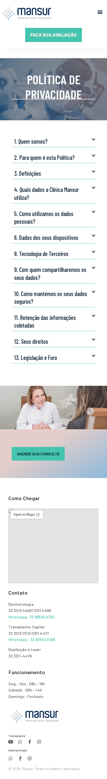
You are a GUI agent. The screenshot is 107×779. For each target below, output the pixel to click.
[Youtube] (10, 741)
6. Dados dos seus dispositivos (46, 237)
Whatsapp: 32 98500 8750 (31, 616)
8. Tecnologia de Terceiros (41, 253)
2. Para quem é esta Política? (44, 157)
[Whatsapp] (20, 741)
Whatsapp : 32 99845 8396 (31, 639)
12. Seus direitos (31, 341)
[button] (100, 12)
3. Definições (27, 173)
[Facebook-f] (29, 741)
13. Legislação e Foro (35, 357)
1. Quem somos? (31, 141)
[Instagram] (39, 741)
